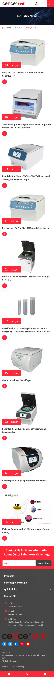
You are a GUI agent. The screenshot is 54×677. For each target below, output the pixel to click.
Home (8, 27)
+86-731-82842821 (15, 606)
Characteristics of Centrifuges (16, 380)
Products (9, 576)
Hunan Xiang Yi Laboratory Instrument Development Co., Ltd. (25, 656)
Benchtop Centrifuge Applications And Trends (24, 480)
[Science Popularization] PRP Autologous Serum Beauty (25, 531)
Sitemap (5, 666)
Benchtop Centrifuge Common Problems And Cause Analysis (24, 430)
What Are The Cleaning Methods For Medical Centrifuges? (23, 74)
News (17, 27)
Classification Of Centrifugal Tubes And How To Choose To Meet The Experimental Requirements (26, 330)
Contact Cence (43, 563)
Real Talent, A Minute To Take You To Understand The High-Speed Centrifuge (26, 178)
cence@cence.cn (15, 614)
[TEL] (27, 674)
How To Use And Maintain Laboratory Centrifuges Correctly (26, 278)
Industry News (30, 27)
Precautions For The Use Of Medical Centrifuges (25, 228)
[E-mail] (9, 674)
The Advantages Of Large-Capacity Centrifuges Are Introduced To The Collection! (26, 126)
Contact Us (10, 596)
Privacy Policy (18, 666)
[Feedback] (45, 674)
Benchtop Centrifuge (15, 582)
